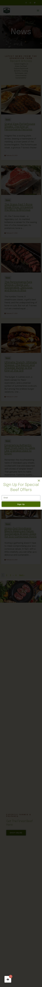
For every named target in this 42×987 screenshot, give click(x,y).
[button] (39, 480)
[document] (21, 493)
